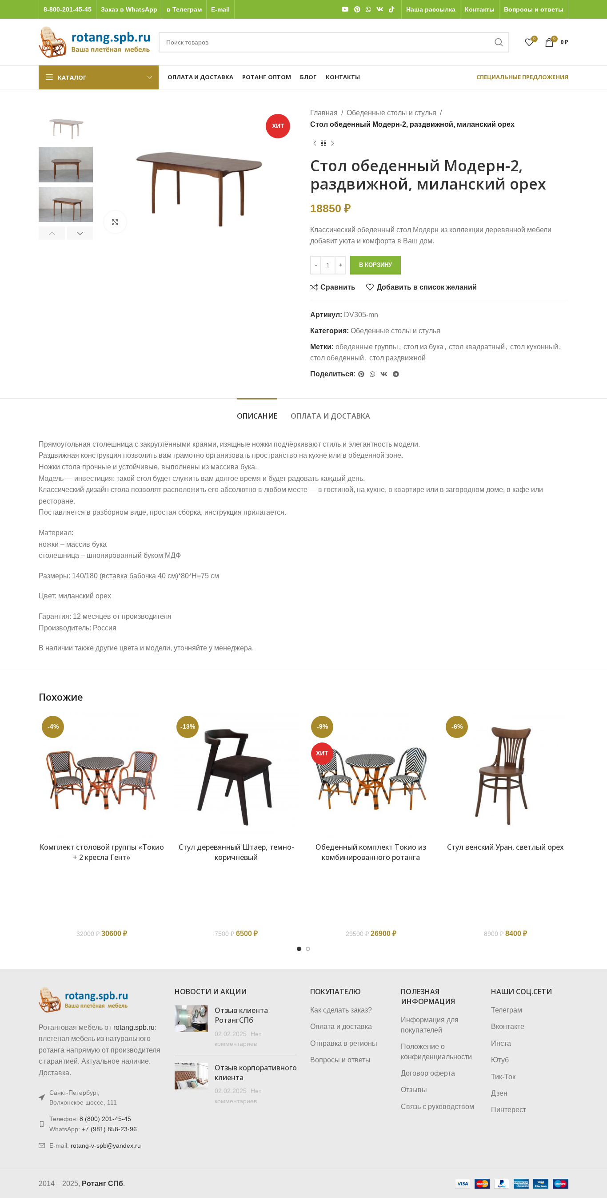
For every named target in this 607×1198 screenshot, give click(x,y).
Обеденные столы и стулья (391, 113)
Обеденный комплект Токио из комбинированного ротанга (370, 852)
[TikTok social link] (391, 10)
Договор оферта (428, 1073)
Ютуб (500, 1060)
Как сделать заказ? (341, 1010)
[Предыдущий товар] (314, 143)
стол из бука (423, 347)
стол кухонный (534, 347)
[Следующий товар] (332, 143)
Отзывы (414, 1089)
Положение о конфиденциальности (436, 1051)
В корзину (375, 265)
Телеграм (506, 1010)
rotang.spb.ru (134, 1027)
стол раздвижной (397, 358)
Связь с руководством (437, 1106)
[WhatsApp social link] (368, 10)
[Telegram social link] (396, 374)
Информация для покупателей (430, 1024)
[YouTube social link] (345, 10)
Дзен (499, 1093)
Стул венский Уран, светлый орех (505, 847)
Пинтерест (508, 1109)
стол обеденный (337, 358)
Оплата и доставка (341, 1026)
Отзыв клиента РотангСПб (241, 1015)
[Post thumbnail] (191, 1027)
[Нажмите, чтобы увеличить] (115, 222)
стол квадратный (477, 347)
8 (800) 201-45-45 (105, 1118)
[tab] (257, 411)
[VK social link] (380, 10)
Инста (501, 1043)
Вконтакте (507, 1026)
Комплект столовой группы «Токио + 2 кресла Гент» (102, 852)
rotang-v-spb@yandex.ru (106, 1145)
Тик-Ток (503, 1077)
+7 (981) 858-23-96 (109, 1129)
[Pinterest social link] (357, 10)
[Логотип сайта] (94, 41)
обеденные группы (366, 347)
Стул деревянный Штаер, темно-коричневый (236, 852)
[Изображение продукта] (101, 776)
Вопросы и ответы (340, 1060)
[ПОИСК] (499, 42)
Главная (324, 113)
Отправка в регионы (343, 1043)
